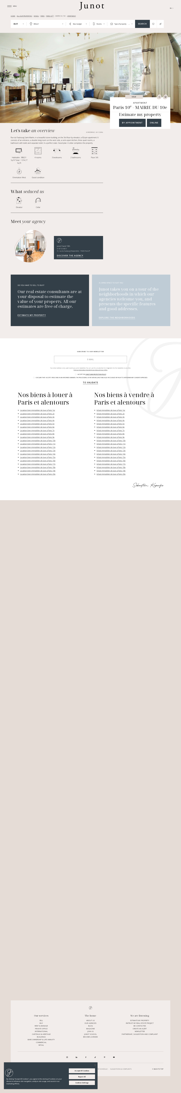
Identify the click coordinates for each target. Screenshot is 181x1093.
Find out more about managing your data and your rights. (90, 370)
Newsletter (140, 1031)
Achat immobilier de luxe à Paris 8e (110, 434)
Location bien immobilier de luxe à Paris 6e (37, 427)
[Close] (95, 1065)
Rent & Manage (41, 1026)
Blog (90, 1026)
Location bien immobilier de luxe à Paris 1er (37, 410)
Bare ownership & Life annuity (41, 1040)
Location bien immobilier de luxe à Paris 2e (37, 414)
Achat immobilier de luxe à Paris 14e (111, 454)
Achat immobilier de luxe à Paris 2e (110, 414)
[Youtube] (114, 1057)
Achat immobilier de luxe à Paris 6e (110, 427)
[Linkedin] (76, 1057)
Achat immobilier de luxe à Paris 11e (111, 444)
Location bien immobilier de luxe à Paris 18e (37, 467)
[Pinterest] (104, 1057)
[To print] (165, 96)
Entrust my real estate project (140, 1023)
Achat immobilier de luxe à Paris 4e (110, 420)
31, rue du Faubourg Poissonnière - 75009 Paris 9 (73, 251)
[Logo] (91, 6)
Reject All (82, 1077)
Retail (41, 1045)
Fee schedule (102, 1069)
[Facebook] (86, 1057)
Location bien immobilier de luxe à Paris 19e (37, 471)
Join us (90, 1031)
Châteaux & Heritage (41, 1034)
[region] (51, 1075)
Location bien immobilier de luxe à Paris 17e (37, 464)
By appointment (132, 122)
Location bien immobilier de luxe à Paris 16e (37, 460)
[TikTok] (95, 1057)
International (41, 1031)
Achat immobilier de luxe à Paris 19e (111, 471)
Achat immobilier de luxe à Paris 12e (111, 447)
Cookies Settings (82, 1083)
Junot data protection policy (96, 374)
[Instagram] (67, 1057)
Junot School (90, 1034)
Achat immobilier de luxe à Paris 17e (111, 464)
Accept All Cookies (82, 1071)
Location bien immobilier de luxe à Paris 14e (37, 454)
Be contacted (140, 1026)
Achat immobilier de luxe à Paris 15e (111, 457)
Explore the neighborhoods (117, 317)
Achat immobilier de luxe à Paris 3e (110, 417)
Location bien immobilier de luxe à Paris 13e (37, 450)
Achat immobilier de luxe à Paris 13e (111, 450)
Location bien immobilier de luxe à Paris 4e (37, 420)
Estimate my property (32, 315)
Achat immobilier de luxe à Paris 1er (111, 410)
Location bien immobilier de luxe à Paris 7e (37, 430)
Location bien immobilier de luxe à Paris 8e (37, 434)
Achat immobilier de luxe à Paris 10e (111, 440)
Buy (41, 1023)
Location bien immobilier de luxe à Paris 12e (37, 447)
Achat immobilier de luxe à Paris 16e (111, 460)
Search (142, 23)
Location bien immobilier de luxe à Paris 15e (37, 457)
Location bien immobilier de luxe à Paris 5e (37, 424)
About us (90, 1020)
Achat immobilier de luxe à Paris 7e (110, 430)
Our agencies (90, 1023)
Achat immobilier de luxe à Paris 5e (110, 424)
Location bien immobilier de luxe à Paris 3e (37, 417)
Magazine (90, 1029)
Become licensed (90, 1037)
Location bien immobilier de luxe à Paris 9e (37, 437)
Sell (41, 1020)
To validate (90, 382)
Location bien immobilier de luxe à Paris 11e (37, 444)
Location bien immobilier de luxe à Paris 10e (37, 440)
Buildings (41, 1037)
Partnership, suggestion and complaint (140, 1034)
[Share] (159, 96)
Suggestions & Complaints (121, 1069)
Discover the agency (70, 255)
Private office (41, 1029)
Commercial (41, 1042)
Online (154, 122)
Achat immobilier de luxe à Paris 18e (111, 467)
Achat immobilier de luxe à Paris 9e (110, 437)
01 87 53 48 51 (62, 249)
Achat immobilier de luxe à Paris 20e (111, 474)
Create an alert (140, 1029)
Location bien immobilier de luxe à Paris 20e (37, 474)
